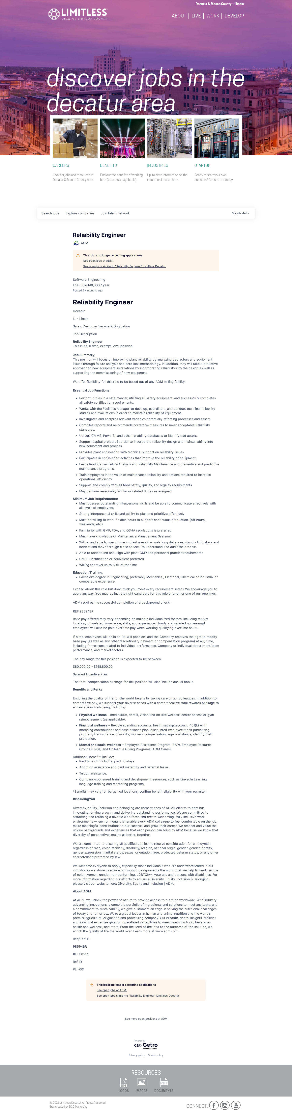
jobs (50, 213)
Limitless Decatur (70, 1102)
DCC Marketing (78, 1106)
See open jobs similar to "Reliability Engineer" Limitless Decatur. (124, 266)
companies (80, 213)
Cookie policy (155, 1055)
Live (196, 16)
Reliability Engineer (103, 302)
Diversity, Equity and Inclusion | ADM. (146, 883)
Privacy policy (137, 1055)
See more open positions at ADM (146, 1018)
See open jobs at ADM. (98, 260)
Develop (234, 16)
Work (212, 16)
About (179, 16)
